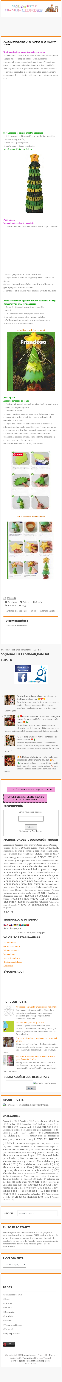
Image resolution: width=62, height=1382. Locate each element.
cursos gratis (38, 847)
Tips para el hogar (14, 901)
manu (33, 861)
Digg (23, 605)
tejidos (34, 898)
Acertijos (19, 844)
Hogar (7, 1299)
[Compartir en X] (11, 598)
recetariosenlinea (11, 958)
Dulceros (13, 854)
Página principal (12, 1333)
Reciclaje (16, 898)
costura (26, 847)
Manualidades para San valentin (24, 884)
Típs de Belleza (49, 898)
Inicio (33, 610)
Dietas (56, 851)
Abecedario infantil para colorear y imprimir (36, 1006)
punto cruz (31, 892)
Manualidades (10, 954)
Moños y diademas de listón (29, 890)
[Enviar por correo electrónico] (4, 598)
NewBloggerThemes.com (23, 1360)
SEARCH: (8, 1213)
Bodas (46, 844)
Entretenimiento (26, 853)
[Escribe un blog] (8, 598)
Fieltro (39, 853)
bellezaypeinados (11, 946)
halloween (30, 857)
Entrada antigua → (49, 610)
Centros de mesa (12, 848)
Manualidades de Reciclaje (46, 863)
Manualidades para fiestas (20, 872)
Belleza (8, 1307)
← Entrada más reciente (15, 610)
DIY (6, 853)
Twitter (26, 602)
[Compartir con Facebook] (14, 598)
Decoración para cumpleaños (38, 850)
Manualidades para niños (18, 881)
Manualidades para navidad (37, 878)
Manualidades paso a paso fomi (18, 1173)
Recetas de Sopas (11, 1187)
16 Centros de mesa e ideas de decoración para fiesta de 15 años (35, 1058)
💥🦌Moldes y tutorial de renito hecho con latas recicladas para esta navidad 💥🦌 (37, 758)
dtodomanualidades (12, 961)
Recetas (42, 892)
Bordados (54, 844)
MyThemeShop (26, 1357)
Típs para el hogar (13, 1324)
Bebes (39, 844)
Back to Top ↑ (31, 1363)
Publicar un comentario (17, 625)
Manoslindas (9, 942)
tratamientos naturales (37, 901)
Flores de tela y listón (33, 1136)
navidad (48, 890)
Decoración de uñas (13, 851)
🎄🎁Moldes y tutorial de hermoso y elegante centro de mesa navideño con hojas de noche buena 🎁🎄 (38, 719)
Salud (26, 898)
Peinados (55, 890)
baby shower (30, 844)
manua (39, 861)
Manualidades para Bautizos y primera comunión (31, 1152)
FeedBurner (37, 831)
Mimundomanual (11, 950)
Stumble (11, 605)
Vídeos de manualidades (34, 904)
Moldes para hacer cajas (35, 1176)
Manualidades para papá (46, 881)
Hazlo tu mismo (47, 857)
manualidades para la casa (40, 1158)
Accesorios (8, 844)
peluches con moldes (14, 892)
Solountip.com (29, 1355)
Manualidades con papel (21, 863)
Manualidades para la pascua (22, 875)
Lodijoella (8, 965)
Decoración (52, 847)
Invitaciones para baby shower (30, 1022)
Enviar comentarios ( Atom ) (27, 649)
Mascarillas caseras (28, 887)
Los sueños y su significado (17, 860)
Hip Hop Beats (43, 1360)
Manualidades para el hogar (40, 869)
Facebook (12, 602)
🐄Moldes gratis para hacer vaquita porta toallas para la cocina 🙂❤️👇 (36, 697)
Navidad (8, 1320)
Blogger (41, 932)
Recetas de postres (36, 895)
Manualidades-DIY (13, 1294)
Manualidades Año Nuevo (18, 1146)
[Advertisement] (25, 28)
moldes (45, 887)
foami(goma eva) (17, 857)
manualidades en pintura (16, 866)
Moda (39, 887)
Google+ (38, 602)
